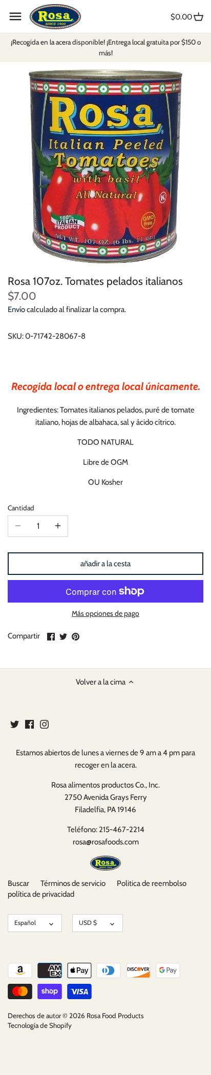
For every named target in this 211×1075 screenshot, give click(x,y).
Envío (16, 309)
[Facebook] (29, 723)
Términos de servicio (73, 883)
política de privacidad (41, 894)
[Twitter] (14, 723)
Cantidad (21, 508)
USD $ (88, 922)
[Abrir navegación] (15, 16)
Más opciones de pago (105, 613)
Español (25, 922)
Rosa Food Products (115, 1015)
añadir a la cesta (105, 563)
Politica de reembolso (151, 883)
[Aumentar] (58, 526)
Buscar (18, 883)
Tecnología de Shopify (40, 1025)
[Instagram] (44, 723)
